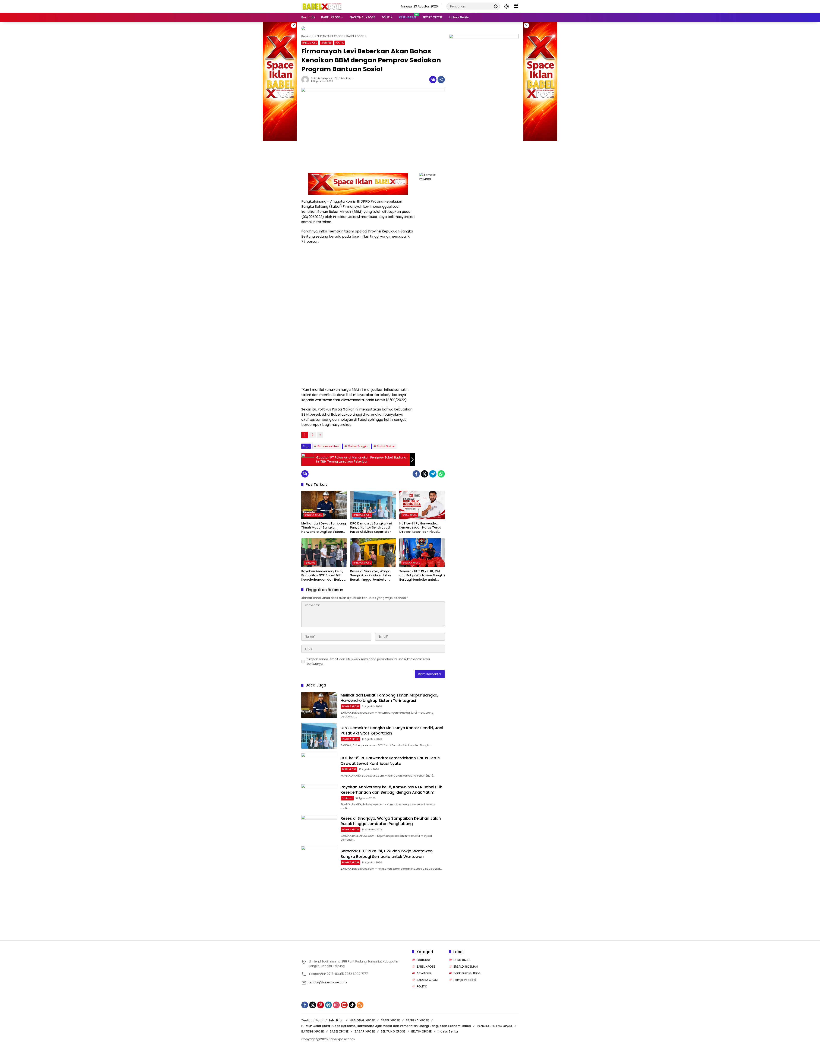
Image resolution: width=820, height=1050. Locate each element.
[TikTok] (352, 1001)
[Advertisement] (484, 131)
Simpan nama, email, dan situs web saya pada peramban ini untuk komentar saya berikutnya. (368, 658)
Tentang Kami (312, 1017)
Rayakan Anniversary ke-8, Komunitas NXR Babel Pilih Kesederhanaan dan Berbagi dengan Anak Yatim (323, 572)
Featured (326, 39)
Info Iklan (336, 1017)
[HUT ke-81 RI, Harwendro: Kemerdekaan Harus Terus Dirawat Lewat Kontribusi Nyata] (422, 501)
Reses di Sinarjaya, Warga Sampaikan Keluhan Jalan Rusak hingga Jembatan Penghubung (370, 572)
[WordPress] (328, 1001)
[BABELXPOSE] (321, 6)
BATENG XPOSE (312, 1028)
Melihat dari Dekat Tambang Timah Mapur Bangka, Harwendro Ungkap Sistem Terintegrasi (323, 524)
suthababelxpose (321, 75)
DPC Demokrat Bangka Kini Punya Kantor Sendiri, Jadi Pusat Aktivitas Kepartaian (371, 524)
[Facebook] (416, 470)
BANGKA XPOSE (313, 511)
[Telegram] (432, 470)
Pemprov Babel (465, 976)
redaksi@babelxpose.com (328, 979)
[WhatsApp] (441, 470)
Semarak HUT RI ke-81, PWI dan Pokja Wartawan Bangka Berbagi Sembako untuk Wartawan (422, 572)
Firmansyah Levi (328, 443)
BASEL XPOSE (339, 1028)
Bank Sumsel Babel (467, 970)
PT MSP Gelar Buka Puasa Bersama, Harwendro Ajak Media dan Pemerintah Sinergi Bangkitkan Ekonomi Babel (386, 1022)
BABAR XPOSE (364, 1028)
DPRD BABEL (462, 956)
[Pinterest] (320, 1001)
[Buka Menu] (516, 6)
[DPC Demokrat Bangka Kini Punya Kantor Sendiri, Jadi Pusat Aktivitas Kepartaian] (373, 501)
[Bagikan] (441, 76)
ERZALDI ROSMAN (466, 963)
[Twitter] (424, 470)
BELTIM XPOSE (421, 1028)
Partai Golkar (386, 443)
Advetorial (424, 970)
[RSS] (360, 1001)
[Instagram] (336, 1001)
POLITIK (339, 39)
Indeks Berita (448, 1028)
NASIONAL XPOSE (362, 1017)
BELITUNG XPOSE (393, 1028)
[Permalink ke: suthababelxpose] (306, 76)
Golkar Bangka (358, 443)
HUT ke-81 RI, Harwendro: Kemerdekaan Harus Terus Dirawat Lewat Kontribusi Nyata (420, 524)
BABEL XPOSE (309, 39)
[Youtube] (344, 1001)
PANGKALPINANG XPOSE (494, 1022)
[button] (495, 6)
